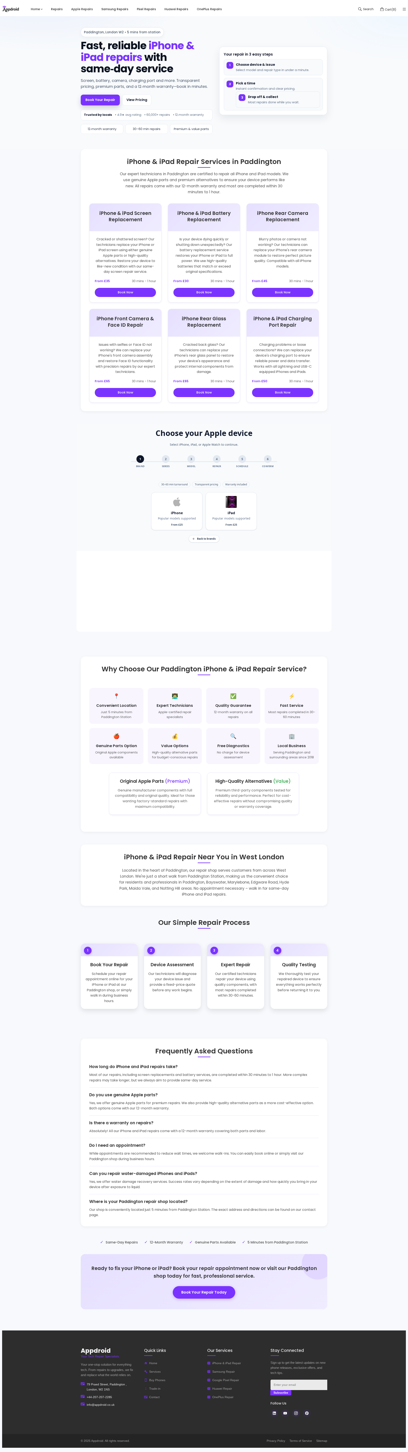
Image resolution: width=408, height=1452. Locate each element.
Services (155, 1371)
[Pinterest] (307, 1413)
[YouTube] (285, 1413)
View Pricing (136, 100)
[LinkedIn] (274, 1413)
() (390, 9)
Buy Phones (157, 1380)
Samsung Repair (223, 1371)
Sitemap (321, 1440)
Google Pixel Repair (225, 1380)
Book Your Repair (100, 100)
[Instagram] (296, 1413)
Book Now (125, 292)
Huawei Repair (222, 1388)
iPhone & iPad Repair (226, 1363)
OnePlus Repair (223, 1397)
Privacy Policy (276, 1440)
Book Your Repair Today (204, 1292)
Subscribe (280, 1392)
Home (153, 1363)
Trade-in (154, 1388)
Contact (154, 1397)
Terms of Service (300, 1440)
